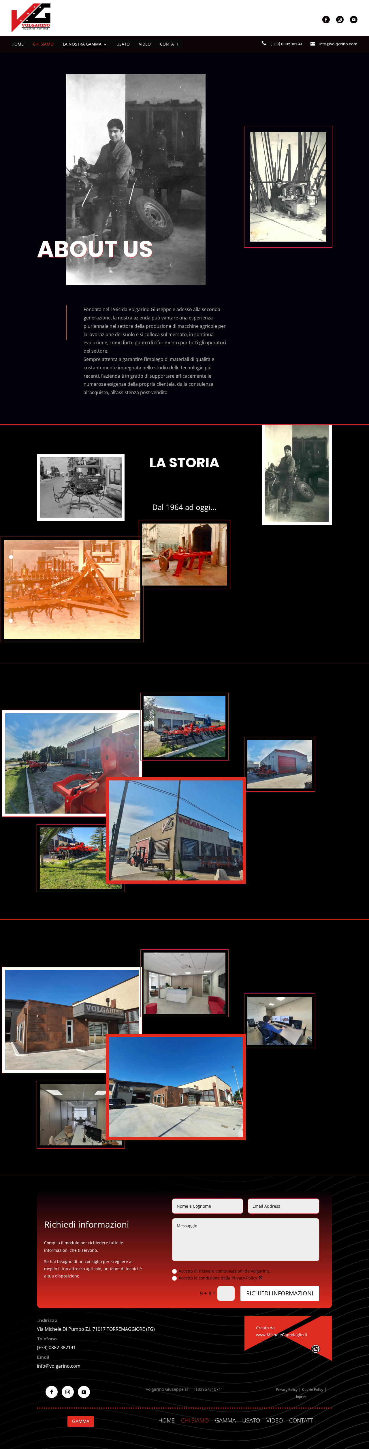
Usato (123, 44)
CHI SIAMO (195, 1419)
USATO (251, 1419)
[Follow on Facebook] (326, 19)
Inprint (301, 1396)
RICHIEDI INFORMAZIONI (279, 1293)
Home (18, 44)
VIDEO (274, 1419)
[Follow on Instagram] (340, 19)
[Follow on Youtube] (353, 19)
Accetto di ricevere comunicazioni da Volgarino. (224, 1271)
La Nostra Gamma (82, 44)
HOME (166, 1419)
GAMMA (80, 1421)
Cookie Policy (312, 1389)
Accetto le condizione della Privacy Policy (218, 1278)
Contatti (170, 44)
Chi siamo (43, 44)
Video (145, 44)
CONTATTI (302, 1419)
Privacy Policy (287, 1389)
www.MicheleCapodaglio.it (281, 1334)
